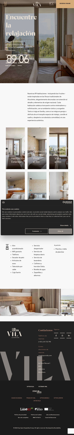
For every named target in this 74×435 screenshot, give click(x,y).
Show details (64, 225)
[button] (70, 302)
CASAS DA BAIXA (16, 398)
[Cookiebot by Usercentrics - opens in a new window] (64, 202)
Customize (35, 231)
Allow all (60, 231)
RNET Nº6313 (37, 417)
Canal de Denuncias (50, 417)
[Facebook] (56, 335)
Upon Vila (30, 386)
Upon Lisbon (58, 398)
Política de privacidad (20, 414)
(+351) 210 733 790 (44, 342)
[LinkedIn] (69, 335)
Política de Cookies (36, 414)
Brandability (57, 428)
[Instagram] (62, 335)
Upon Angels (44, 398)
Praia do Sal (30, 398)
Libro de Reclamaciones (53, 414)
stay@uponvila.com (45, 355)
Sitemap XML (42, 386)
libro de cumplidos (23, 417)
